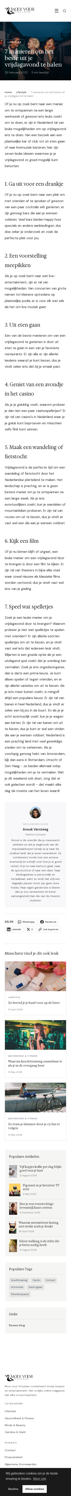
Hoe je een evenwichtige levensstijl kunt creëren (37, 1206)
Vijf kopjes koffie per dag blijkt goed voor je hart (41, 1169)
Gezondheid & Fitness (19, 1418)
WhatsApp (28, 921)
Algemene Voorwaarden (20, 1464)
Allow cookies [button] (34, 1488)
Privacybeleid (13, 1457)
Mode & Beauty (15, 1425)
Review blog (17, 1325)
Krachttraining (19, 1280)
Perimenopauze (20, 1294)
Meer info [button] (39, 1478)
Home (8, 92)
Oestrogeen (35, 1287)
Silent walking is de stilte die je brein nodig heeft (39, 1243)
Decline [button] (13, 1488)
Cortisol (50, 1280)
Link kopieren (50, 929)
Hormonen (17, 1287)
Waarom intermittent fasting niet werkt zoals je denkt (39, 1224)
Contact (10, 1450)
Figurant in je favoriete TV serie (41, 1187)
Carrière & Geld (15, 1432)
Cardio (36, 1280)
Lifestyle (21, 92)
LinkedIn (16, 929)
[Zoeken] (64, 11)
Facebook (50, 921)
